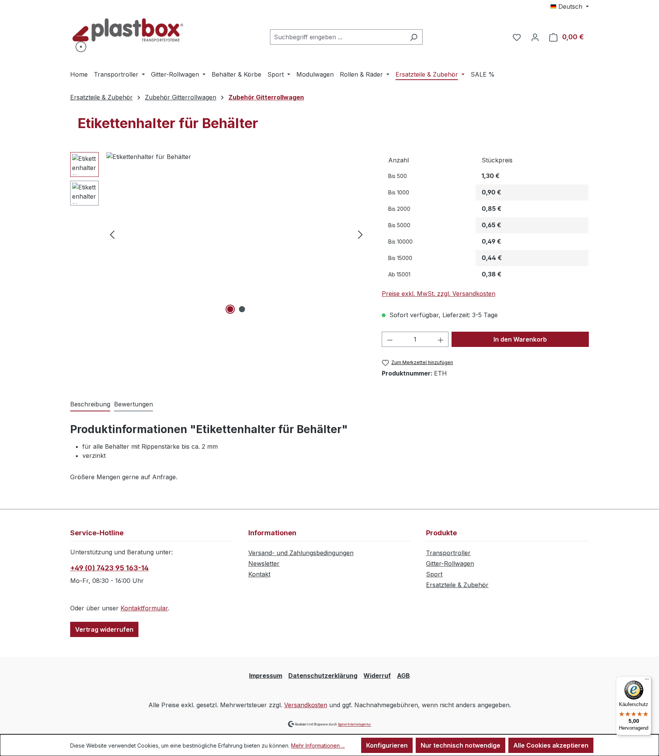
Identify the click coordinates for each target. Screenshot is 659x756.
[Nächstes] (360, 234)
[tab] (90, 404)
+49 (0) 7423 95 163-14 (109, 568)
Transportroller (448, 553)
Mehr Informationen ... (318, 745)
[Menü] (646, 680)
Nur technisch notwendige (460, 745)
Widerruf (377, 675)
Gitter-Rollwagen (450, 563)
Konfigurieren (387, 745)
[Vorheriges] (112, 234)
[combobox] (337, 37)
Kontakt (259, 574)
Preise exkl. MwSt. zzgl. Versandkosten (438, 293)
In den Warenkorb (520, 339)
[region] (218, 234)
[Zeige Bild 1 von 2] (230, 309)
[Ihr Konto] (535, 37)
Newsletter (264, 563)
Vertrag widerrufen (104, 629)
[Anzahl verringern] (390, 339)
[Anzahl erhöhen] (441, 339)
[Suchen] (414, 37)
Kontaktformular (144, 608)
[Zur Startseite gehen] (127, 35)
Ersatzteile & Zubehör (457, 585)
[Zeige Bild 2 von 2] (242, 309)
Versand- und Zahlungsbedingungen (301, 553)
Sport (434, 574)
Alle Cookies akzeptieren (550, 745)
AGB (403, 675)
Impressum (265, 675)
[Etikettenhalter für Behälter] (236, 234)
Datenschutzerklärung (322, 675)
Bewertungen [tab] (133, 404)
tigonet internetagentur (354, 725)
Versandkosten (305, 705)
